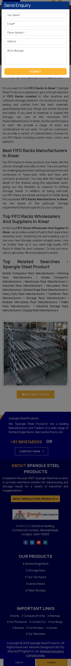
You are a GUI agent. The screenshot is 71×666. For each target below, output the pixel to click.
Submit (35, 71)
